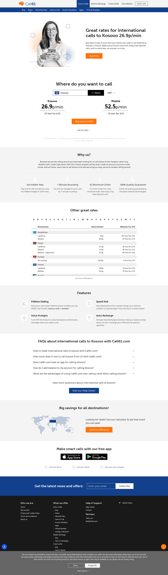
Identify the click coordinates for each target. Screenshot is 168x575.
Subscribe (124, 486)
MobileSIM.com (91, 521)
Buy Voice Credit (84, 121)
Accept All (92, 565)
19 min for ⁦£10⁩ (128, 271)
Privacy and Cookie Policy (30, 513)
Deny (75, 565)
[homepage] (28, 3)
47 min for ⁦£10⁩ (128, 239)
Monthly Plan (41, 10)
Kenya (40, 243)
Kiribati (41, 257)
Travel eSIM (57, 544)
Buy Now (94, 55)
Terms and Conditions (29, 516)
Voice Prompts (39, 315)
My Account (25, 510)
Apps (81, 10)
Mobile (41, 239)
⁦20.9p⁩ (101, 239)
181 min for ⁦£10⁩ (128, 236)
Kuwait (41, 275)
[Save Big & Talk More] (52, 425)
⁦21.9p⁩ (101, 246)
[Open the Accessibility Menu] (4, 546)
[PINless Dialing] (24, 303)
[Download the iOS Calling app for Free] (71, 456)
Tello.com (89, 518)
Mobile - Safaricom (46, 252)
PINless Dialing (40, 301)
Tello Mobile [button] (126, 4)
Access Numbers (69, 10)
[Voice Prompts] (24, 317)
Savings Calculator (62, 532)
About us (24, 519)
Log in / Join (141, 4)
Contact (89, 510)
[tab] (33, 219)
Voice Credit (57, 507)
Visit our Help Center (84, 390)
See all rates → (84, 130)
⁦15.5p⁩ (101, 252)
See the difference (99, 429)
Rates (57, 513)
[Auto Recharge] (89, 317)
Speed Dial (102, 301)
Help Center (90, 507)
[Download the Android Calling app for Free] (96, 456)
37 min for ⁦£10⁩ (128, 268)
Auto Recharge (104, 315)
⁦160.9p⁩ (100, 260)
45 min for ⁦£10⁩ (128, 246)
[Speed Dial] (89, 303)
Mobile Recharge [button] (98, 4)
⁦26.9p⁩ (101, 268)
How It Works (60, 550)
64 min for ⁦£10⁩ (128, 252)
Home (23, 507)
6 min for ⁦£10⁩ (129, 260)
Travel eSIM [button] (113, 4)
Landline (41, 236)
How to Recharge (61, 541)
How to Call (55, 10)
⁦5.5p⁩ (101, 236)
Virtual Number (93, 10)
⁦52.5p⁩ (101, 271)
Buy (23, 10)
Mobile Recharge (59, 535)
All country (42, 260)
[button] (83, 3)
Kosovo (41, 264)
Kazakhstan (43, 232)
